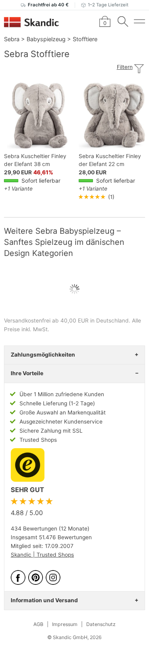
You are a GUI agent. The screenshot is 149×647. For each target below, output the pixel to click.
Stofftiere (85, 39)
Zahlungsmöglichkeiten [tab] (43, 354)
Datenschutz (101, 624)
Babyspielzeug (46, 39)
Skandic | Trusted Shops (42, 555)
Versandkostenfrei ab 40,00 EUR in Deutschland (66, 320)
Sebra (11, 39)
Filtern (125, 67)
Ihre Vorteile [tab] (27, 373)
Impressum (64, 624)
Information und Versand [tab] (44, 600)
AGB (38, 624)
